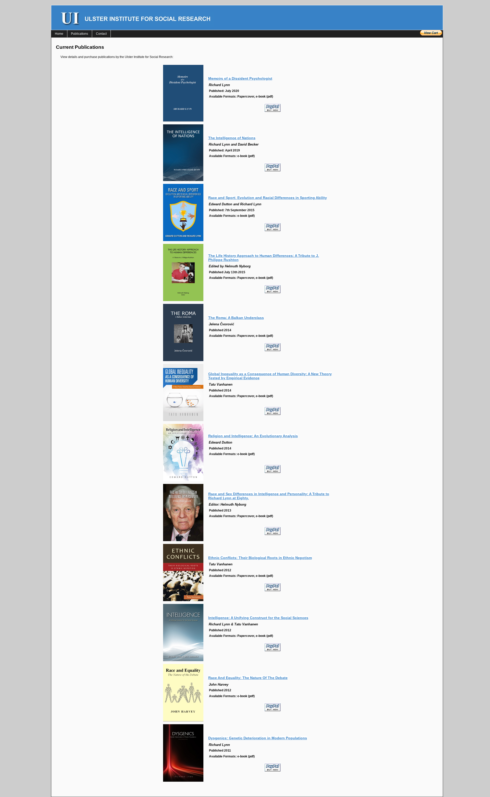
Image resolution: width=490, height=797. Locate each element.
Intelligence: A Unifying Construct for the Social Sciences (258, 618)
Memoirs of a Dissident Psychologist (240, 78)
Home (59, 33)
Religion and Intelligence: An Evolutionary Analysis (253, 436)
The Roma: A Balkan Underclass (236, 318)
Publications (79, 33)
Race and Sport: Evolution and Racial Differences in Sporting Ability (267, 198)
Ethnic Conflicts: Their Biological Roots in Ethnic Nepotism (260, 558)
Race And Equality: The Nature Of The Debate (248, 678)
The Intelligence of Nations (231, 138)
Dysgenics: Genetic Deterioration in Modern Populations (257, 738)
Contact (101, 33)
